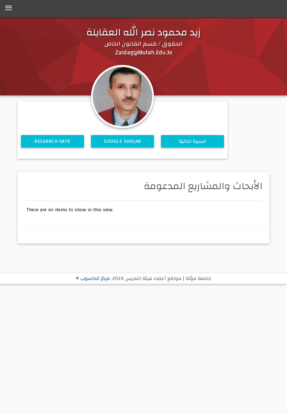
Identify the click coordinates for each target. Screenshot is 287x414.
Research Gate (52, 141)
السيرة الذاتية (192, 141)
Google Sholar (122, 141)
